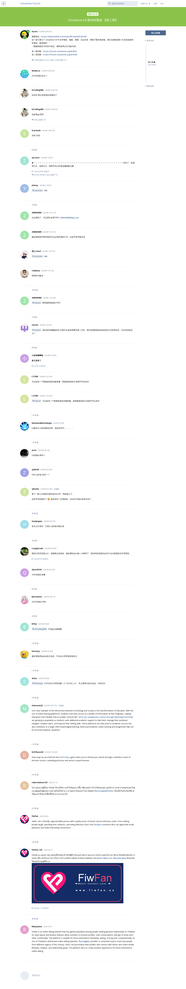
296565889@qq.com (69, 217)
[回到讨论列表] (3, 3)
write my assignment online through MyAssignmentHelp (106, 717)
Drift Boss (65, 757)
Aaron (38, 302)
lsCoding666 (40, 629)
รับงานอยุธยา (84, 941)
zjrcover (38, 190)
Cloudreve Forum (30, 3)
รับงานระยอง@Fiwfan (103, 791)
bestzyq (39, 683)
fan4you (98, 824)
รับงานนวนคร (120, 858)
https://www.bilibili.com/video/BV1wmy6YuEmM (63, 36)
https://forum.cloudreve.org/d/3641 (60, 51)
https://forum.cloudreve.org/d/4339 (60, 54)
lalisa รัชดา (102, 858)
